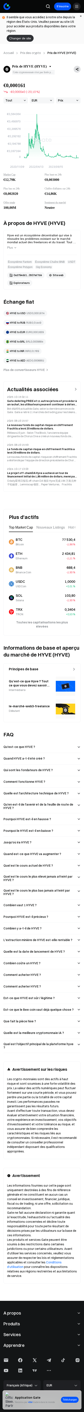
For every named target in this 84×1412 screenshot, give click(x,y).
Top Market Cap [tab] (21, 527)
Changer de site (20, 38)
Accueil (8, 53)
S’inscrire (62, 6)
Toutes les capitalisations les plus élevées (42, 624)
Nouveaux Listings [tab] (50, 527)
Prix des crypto (30, 53)
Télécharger (70, 1399)
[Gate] (6, 6)
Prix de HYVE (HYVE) (61, 53)
